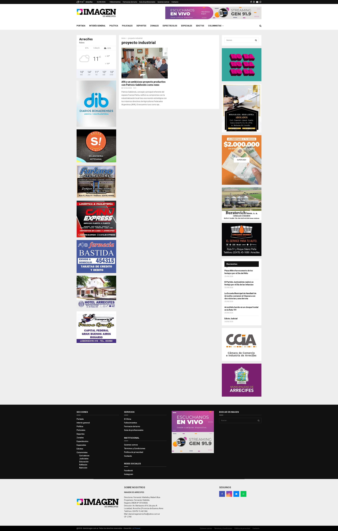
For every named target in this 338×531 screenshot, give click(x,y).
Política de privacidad (133, 452)
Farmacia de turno (132, 426)
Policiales (127, 26)
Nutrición (83, 468)
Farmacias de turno (130, 2)
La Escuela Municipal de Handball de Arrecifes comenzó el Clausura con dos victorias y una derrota (240, 296)
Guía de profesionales (147, 2)
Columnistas (214, 26)
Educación (83, 462)
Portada (81, 26)
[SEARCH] (256, 40)
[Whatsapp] (243, 494)
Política (113, 26)
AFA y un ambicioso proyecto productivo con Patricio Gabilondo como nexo (143, 83)
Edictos (200, 26)
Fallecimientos (115, 2)
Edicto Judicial (231, 319)
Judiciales (83, 459)
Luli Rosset (136, 528)
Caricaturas (84, 456)
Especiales (186, 26)
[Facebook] (222, 494)
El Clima (127, 419)
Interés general (97, 26)
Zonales (154, 26)
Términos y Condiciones (134, 448)
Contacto (175, 2)
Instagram (128, 474)
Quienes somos (163, 2)
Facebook (128, 470)
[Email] (236, 494)
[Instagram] (229, 494)
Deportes (141, 26)
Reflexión (83, 465)
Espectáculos (170, 26)
